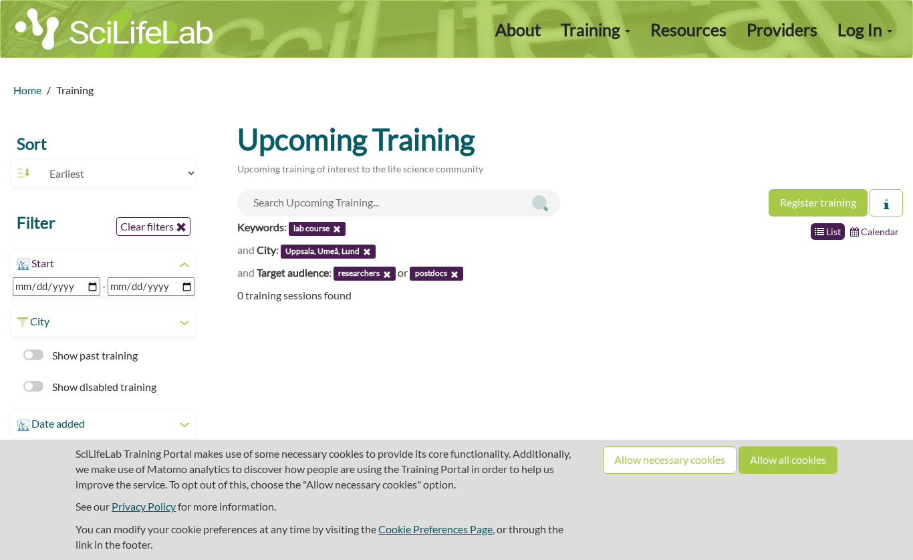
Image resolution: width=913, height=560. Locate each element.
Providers (782, 29)
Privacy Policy (144, 506)
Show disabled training (103, 386)
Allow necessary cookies (669, 459)
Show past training (94, 355)
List (832, 231)
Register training (818, 202)
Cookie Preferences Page (435, 529)
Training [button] (592, 29)
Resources (688, 29)
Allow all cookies (788, 459)
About (518, 29)
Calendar (879, 231)
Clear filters (148, 226)
